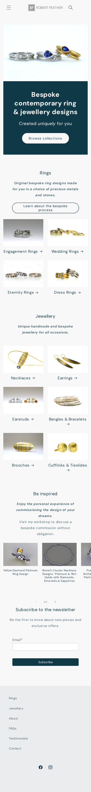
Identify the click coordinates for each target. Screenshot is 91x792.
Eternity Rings (21, 292)
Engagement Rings (21, 251)
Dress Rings (65, 292)
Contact (15, 748)
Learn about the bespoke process (45, 208)
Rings (13, 698)
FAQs (12, 728)
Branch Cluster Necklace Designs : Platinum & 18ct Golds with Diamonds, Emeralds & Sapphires (59, 576)
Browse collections (45, 138)
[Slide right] (55, 602)
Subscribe (45, 662)
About (13, 718)
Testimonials (18, 738)
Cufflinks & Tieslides (67, 465)
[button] (9, 7)
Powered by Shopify (67, 788)
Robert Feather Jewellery (37, 788)
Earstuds (20, 419)
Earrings (65, 378)
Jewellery (16, 708)
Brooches (21, 465)
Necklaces (20, 378)
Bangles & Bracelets (67, 419)
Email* (17, 640)
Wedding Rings (65, 251)
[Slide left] (36, 602)
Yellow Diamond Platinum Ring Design (20, 572)
